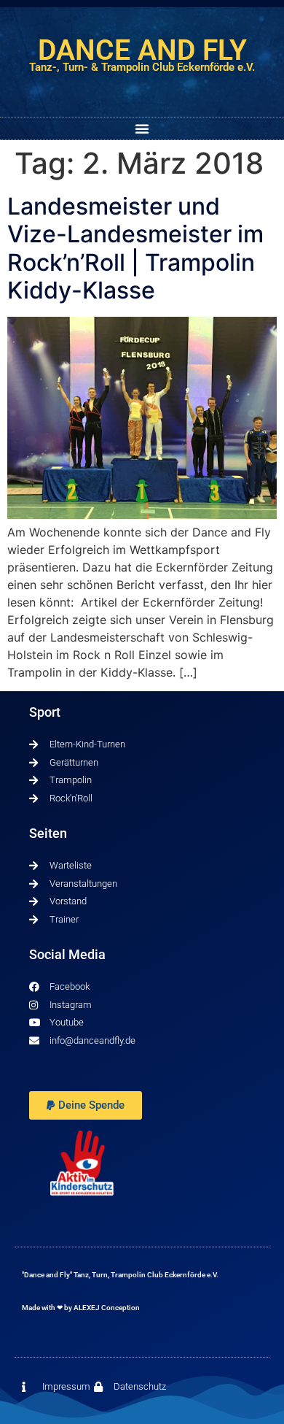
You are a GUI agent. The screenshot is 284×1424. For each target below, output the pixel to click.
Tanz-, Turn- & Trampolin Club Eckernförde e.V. (142, 67)
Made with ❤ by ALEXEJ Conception (81, 1308)
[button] (142, 128)
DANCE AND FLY (142, 50)
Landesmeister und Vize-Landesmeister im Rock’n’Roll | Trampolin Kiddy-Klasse (135, 248)
